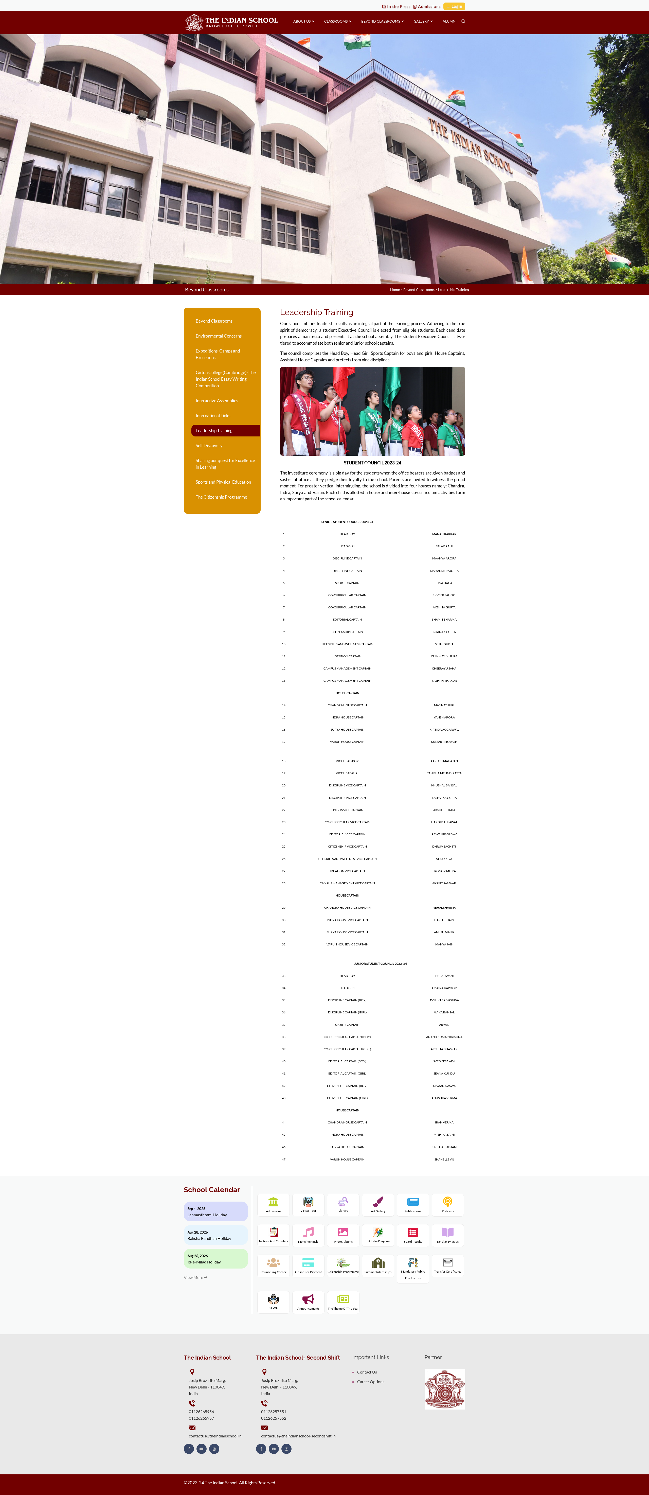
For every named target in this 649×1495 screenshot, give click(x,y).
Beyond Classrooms (381, 21)
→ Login (454, 6)
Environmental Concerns (219, 336)
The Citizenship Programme (221, 497)
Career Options (370, 1381)
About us (302, 21)
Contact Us (367, 1371)
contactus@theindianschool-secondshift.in (298, 1435)
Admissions (429, 6)
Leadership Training (214, 430)
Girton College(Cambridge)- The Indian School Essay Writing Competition (226, 379)
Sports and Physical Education (223, 482)
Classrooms (336, 21)
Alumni (450, 21)
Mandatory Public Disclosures (413, 1275)
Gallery (422, 21)
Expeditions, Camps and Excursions (218, 354)
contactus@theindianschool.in (215, 1435)
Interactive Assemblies (217, 400)
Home (395, 289)
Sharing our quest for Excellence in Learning (225, 464)
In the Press (398, 6)
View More (194, 1277)
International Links (213, 415)
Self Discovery (209, 445)
